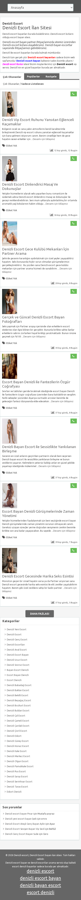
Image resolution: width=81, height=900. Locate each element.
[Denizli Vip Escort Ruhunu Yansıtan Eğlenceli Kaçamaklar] (9, 116)
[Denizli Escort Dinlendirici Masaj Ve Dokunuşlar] (9, 180)
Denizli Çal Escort (16, 715)
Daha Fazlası (39, 613)
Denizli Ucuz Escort (17, 660)
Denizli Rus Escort (16, 771)
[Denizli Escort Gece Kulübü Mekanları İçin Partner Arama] (9, 245)
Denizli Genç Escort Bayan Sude (21, 834)
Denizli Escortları (16, 644)
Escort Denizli (14, 680)
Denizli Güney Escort (18, 741)
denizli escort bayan (40, 878)
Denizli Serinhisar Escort (19, 781)
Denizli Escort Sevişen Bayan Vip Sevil (24, 829)
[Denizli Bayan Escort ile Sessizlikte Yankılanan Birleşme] (9, 443)
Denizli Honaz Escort (18, 746)
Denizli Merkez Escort (18, 756)
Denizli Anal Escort (17, 649)
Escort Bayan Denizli (18, 675)
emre (44, 819)
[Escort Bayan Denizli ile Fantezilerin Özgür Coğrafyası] (9, 378)
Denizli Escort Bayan (18, 655)
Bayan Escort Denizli (18, 670)
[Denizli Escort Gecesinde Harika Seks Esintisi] (9, 572)
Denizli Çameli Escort (18, 720)
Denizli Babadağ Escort (19, 685)
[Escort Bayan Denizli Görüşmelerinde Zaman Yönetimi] (9, 507)
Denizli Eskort (14, 736)
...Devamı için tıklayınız (43, 139)
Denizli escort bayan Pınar (19, 813)
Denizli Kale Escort (17, 751)
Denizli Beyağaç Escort (19, 700)
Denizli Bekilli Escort (17, 695)
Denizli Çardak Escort (18, 726)
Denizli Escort (14, 634)
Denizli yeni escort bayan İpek (21, 819)
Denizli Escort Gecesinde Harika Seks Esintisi (38, 576)
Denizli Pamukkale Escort (20, 766)
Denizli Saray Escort (17, 776)
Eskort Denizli (14, 791)
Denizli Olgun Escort (17, 761)
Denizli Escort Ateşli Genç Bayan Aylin (25, 824)
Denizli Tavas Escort (17, 786)
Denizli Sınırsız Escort (18, 665)
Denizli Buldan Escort (18, 710)
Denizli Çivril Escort (17, 731)
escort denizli (40, 892)
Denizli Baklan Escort (18, 690)
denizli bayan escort (40, 885)
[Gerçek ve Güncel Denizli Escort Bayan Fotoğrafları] (9, 313)
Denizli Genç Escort (17, 639)
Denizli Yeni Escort (16, 629)
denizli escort (40, 871)
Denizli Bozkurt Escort (19, 705)
